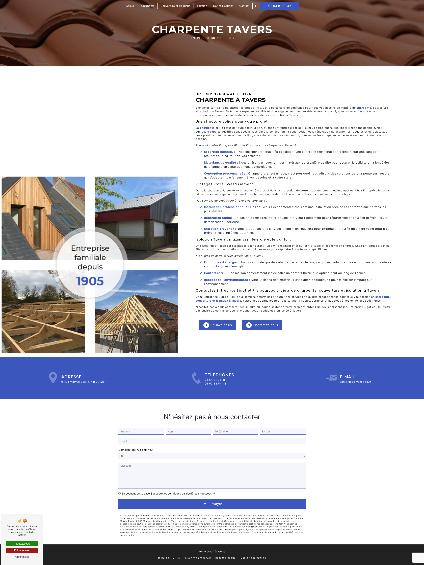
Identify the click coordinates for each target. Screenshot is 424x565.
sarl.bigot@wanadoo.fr (355, 381)
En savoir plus (221, 325)
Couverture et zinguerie (175, 5)
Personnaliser (22, 556)
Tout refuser (23, 550)
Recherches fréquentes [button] (212, 551)
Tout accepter (23, 543)
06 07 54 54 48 (215, 383)
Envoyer (216, 504)
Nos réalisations (223, 5)
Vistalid (165, 557)
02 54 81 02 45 (279, 6)
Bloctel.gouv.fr (245, 532)
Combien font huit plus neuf (135, 449)
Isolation (201, 5)
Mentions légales (225, 557)
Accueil (130, 5)
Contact (244, 5)
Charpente (147, 5)
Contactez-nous (265, 325)
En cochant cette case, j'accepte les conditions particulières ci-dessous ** (168, 493)
